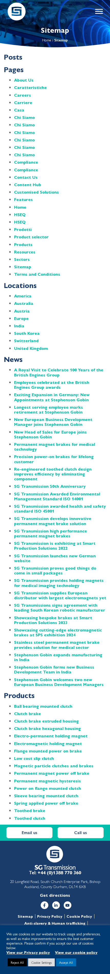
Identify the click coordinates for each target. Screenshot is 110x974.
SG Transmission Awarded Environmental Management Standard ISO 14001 (57, 496)
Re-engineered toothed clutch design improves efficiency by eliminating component (53, 474)
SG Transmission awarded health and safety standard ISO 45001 (60, 508)
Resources (24, 252)
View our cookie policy (76, 952)
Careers (22, 95)
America (22, 296)
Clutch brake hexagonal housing (47, 728)
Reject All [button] (17, 962)
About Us (24, 80)
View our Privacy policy (28, 952)
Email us (29, 832)
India (19, 326)
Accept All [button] (66, 962)
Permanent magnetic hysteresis (47, 781)
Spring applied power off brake (46, 803)
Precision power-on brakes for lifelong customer (54, 458)
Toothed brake (29, 810)
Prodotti (23, 229)
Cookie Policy (79, 916)
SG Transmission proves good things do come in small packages (55, 570)
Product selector (31, 237)
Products (23, 244)
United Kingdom (31, 348)
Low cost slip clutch (34, 758)
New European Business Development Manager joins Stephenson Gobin (53, 421)
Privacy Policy (49, 916)
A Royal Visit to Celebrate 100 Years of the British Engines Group (58, 372)
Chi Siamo (24, 117)
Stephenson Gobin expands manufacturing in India (58, 657)
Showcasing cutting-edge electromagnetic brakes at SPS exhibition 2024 (58, 632)
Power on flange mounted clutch (47, 788)
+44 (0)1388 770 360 (59, 872)
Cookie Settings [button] (41, 962)
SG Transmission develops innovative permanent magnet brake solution (52, 520)
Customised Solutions (36, 192)
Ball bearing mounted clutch (43, 706)
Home (46, 39)
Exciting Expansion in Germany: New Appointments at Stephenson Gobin (52, 397)
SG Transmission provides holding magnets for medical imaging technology (59, 582)
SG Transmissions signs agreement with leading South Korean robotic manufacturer (59, 607)
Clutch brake (27, 713)
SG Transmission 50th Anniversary (50, 486)
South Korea (27, 333)
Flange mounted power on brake (48, 751)
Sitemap (22, 267)
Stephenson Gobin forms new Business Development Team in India (54, 669)
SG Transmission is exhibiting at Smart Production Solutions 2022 (54, 545)
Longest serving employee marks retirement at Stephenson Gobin (48, 409)
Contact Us (26, 177)
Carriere (23, 102)
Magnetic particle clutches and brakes (53, 766)
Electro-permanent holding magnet (50, 736)
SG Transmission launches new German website (55, 558)
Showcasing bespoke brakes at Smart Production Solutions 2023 (53, 620)
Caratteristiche (30, 87)
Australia (23, 303)
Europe (21, 318)
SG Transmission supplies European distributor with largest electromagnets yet (60, 595)
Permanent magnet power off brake (51, 773)
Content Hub (27, 184)
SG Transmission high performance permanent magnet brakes (50, 533)
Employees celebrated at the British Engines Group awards (51, 384)
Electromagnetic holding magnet (48, 743)
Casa (19, 110)
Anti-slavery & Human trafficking (54, 923)
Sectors (22, 259)
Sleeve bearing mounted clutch (46, 796)
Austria (22, 311)
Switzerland (26, 341)
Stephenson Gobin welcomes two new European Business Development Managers (59, 682)
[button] (98, 11)
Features (23, 199)
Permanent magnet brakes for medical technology (54, 446)
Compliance (26, 162)
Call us (80, 832)
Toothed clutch (29, 818)
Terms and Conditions (37, 274)
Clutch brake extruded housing (46, 721)
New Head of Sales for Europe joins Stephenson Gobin (50, 434)
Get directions (55, 895)
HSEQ (20, 214)
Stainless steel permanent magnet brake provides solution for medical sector (57, 644)
